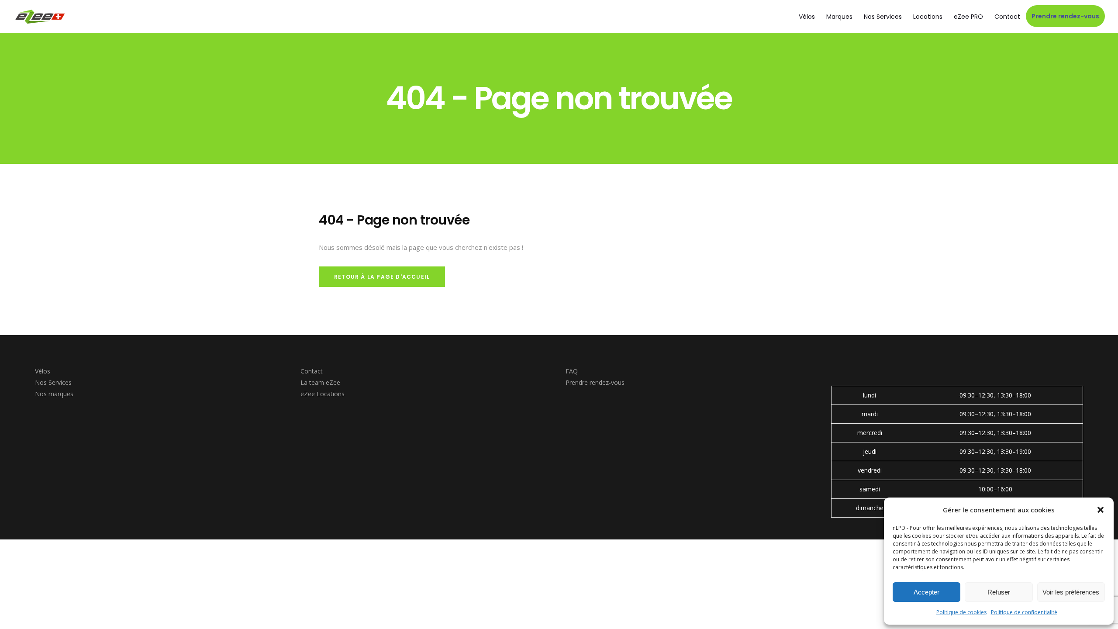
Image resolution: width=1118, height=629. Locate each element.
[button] (1100, 509)
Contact (311, 371)
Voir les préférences (1070, 592)
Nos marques (54, 394)
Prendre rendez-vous (595, 382)
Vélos (42, 371)
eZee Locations (322, 394)
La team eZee (320, 382)
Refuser (998, 592)
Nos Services (53, 382)
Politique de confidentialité (1024, 612)
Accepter (926, 592)
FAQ (572, 371)
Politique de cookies (961, 612)
